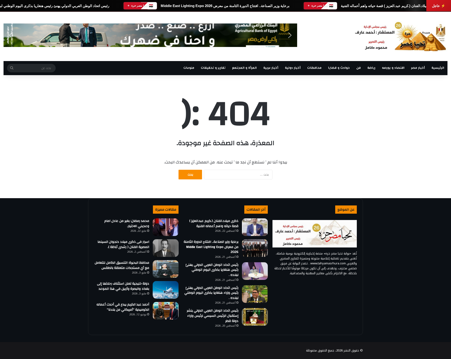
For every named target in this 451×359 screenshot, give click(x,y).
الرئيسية (438, 68)
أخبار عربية (270, 68)
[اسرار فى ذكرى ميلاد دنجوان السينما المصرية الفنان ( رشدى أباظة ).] (166, 248)
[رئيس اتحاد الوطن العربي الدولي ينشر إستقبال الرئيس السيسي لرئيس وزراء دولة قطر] (255, 317)
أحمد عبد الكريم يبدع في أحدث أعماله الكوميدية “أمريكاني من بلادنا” (123, 307)
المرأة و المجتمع (244, 68)
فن (358, 68)
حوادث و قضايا (339, 68)
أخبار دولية (293, 68)
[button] (11, 35)
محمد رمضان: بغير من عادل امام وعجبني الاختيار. (126, 223)
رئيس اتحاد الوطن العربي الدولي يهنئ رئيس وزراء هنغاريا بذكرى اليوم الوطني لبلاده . (211, 293)
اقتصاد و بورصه (393, 68)
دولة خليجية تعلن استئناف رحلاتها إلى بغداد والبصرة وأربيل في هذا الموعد (123, 286)
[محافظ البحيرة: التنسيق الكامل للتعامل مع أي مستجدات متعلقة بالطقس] (166, 269)
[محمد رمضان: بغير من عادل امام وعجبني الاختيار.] (166, 227)
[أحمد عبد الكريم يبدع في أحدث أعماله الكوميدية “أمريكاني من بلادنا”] (166, 311)
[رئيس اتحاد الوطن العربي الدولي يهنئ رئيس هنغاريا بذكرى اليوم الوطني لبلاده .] (255, 271)
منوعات (188, 68)
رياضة (371, 68)
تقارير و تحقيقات (213, 68)
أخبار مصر (418, 68)
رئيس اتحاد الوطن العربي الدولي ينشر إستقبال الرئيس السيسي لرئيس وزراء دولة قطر (212, 316)
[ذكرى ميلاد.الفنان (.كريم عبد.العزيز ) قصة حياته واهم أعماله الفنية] (255, 227)
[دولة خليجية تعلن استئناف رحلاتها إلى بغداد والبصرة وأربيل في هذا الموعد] (166, 290)
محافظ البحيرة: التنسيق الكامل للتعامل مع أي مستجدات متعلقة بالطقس (122, 265)
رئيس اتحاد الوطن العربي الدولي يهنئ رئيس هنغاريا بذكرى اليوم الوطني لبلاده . (212, 270)
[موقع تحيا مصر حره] (400, 36)
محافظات (314, 68)
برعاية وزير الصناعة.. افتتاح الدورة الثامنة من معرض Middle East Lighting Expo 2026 (225, 6)
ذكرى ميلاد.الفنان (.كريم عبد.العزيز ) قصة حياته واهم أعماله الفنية (389, 6)
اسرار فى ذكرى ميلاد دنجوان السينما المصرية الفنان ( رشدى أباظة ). (123, 244)
